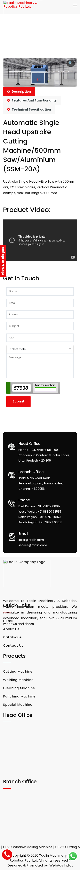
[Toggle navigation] (75, 5)
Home (8, 620)
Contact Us (13, 645)
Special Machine (17, 704)
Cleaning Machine (19, 688)
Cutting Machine (18, 671)
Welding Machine (18, 680)
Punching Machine (19, 696)
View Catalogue (2, 261)
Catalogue (12, 637)
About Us (11, 629)
